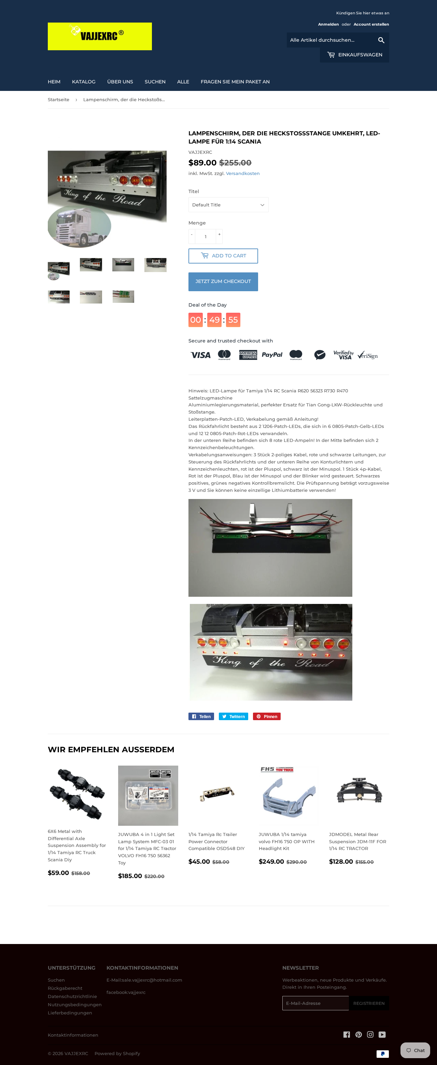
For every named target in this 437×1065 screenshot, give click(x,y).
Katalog (84, 82)
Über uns (120, 82)
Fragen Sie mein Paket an (235, 82)
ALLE (183, 82)
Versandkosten (243, 173)
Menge (197, 223)
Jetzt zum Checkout (223, 281)
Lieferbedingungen (70, 1012)
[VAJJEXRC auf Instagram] (370, 1035)
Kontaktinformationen (73, 1035)
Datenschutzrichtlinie (72, 996)
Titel (193, 191)
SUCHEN (155, 82)
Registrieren (369, 1003)
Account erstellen (371, 24)
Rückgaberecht (65, 988)
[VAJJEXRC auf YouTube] (382, 1035)
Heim (54, 82)
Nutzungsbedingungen (75, 1004)
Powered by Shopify (117, 1053)
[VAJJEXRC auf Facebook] (346, 1035)
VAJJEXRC (76, 1053)
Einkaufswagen (359, 55)
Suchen (56, 980)
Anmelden (328, 24)
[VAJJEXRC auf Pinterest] (358, 1035)
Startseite (58, 99)
